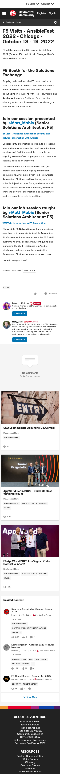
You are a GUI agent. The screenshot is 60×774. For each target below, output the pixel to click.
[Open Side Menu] (4, 13)
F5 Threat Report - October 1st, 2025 (31, 676)
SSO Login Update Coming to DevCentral (29, 428)
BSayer (14, 679)
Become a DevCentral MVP (30, 743)
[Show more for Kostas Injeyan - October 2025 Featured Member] (33, 664)
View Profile (19, 313)
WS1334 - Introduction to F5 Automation (24, 223)
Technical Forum (30, 724)
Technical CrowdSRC (30, 731)
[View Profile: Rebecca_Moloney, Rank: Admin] (7, 306)
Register (41, 13)
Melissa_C (16, 651)
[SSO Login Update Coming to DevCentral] (30, 407)
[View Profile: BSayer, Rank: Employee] (6, 679)
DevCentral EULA (30, 737)
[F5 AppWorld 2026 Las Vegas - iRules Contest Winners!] (30, 541)
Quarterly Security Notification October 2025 (32, 610)
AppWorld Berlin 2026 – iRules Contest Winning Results (27, 492)
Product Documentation (30, 756)
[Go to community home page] (22, 13)
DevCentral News (13, 22)
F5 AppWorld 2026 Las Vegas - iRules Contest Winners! (26, 563)
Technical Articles (30, 727)
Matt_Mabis (22, 123)
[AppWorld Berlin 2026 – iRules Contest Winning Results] (30, 471)
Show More (32, 697)
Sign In (52, 13)
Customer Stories (30, 765)
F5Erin (14, 615)
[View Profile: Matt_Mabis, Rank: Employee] (7, 325)
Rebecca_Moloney (20, 303)
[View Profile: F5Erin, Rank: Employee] (6, 612)
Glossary (30, 762)
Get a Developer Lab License (30, 740)
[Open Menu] (55, 22)
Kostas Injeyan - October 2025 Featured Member (33, 646)
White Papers (30, 759)
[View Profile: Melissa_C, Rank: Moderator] (6, 647)
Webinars (30, 768)
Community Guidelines (30, 734)
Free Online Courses (30, 771)
